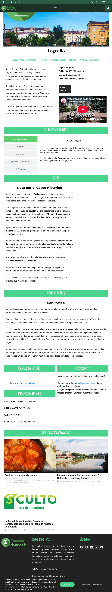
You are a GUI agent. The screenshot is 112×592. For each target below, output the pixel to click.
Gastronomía (19, 480)
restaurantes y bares (86, 383)
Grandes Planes (58, 60)
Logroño (35, 480)
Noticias (72, 60)
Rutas (44, 60)
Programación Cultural (89, 60)
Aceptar (67, 584)
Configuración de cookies (91, 584)
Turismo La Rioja (27, 383)
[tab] (20, 139)
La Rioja (28, 480)
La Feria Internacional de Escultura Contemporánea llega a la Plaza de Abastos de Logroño (29, 524)
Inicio (14, 60)
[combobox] (99, 8)
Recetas (27, 483)
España (11, 480)
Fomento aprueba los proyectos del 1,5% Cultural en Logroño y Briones (79, 476)
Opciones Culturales (29, 60)
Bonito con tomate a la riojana (21, 475)
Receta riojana (17, 483)
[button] (55, 8)
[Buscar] (108, 8)
